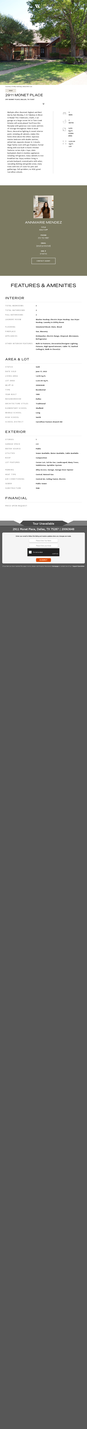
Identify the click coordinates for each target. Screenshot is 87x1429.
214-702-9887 (43, 238)
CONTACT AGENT (43, 261)
